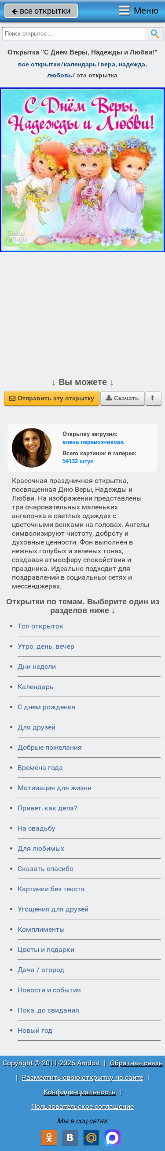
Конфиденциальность (80, 1092)
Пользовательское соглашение (82, 1106)
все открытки (41, 10)
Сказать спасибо (45, 868)
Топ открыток (40, 626)
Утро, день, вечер (46, 646)
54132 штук (77, 461)
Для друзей (36, 727)
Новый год (35, 1030)
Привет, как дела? (47, 808)
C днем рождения (47, 707)
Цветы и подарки (46, 949)
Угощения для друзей (53, 909)
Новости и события (49, 990)
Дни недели (37, 666)
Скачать (122, 398)
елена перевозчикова (93, 442)
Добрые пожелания (50, 747)
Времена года (40, 767)
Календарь (80, 64)
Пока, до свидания (48, 1010)
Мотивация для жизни (55, 788)
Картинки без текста (51, 889)
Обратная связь (136, 1063)
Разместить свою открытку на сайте (82, 1077)
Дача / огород (41, 970)
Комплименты (41, 929)
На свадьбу (36, 828)
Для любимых (41, 848)
